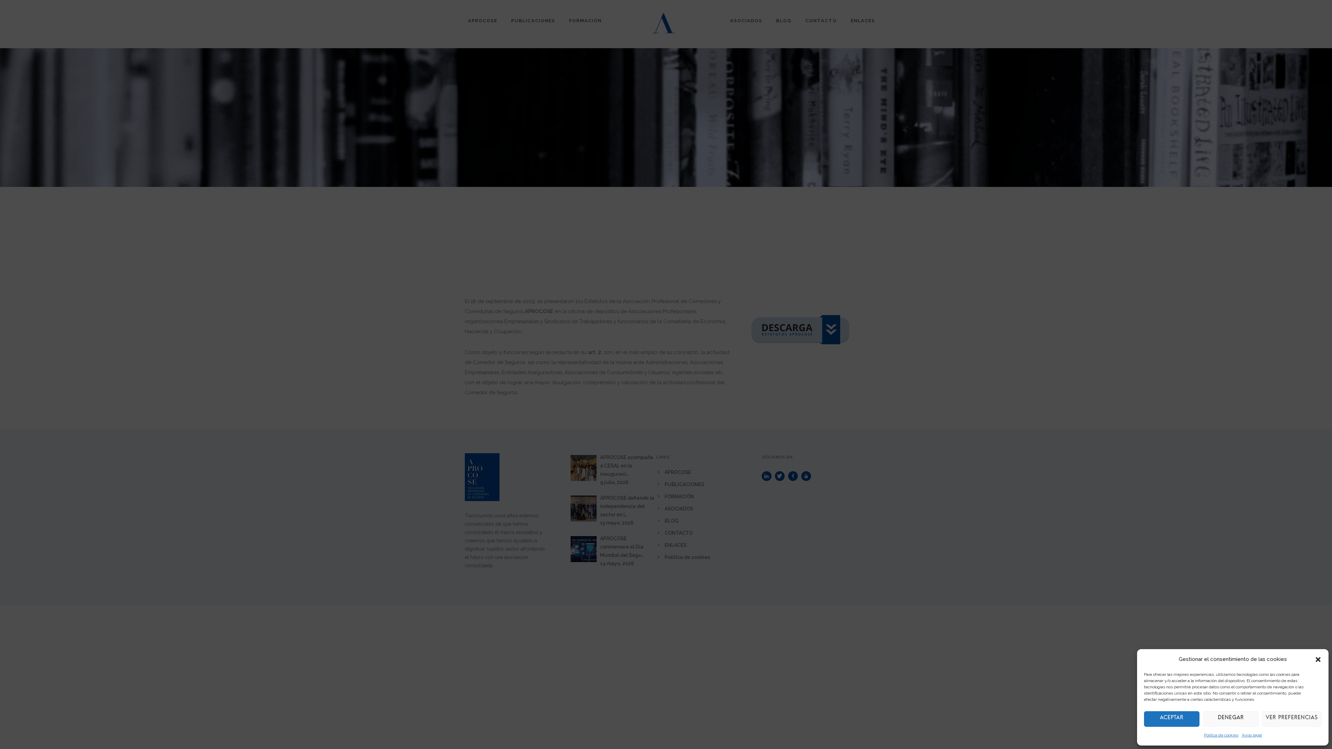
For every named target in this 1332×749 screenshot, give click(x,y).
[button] (1318, 659)
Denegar (1230, 719)
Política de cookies (1221, 735)
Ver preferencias (1292, 719)
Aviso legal (1252, 735)
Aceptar (1171, 719)
